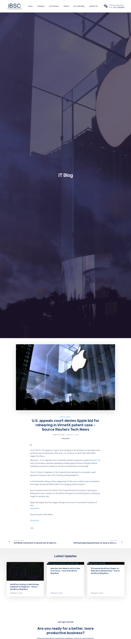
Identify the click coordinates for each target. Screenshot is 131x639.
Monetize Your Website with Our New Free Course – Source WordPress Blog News (65, 570)
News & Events (65, 417)
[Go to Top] (127, 634)
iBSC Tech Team (59, 434)
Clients (66, 6)
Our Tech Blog (79, 6)
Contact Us (93, 6)
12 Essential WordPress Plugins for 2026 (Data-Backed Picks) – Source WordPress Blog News (105, 570)
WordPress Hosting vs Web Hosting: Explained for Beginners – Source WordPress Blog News (24, 586)
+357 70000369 (118, 7)
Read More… (35, 508)
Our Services (54, 6)
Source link (34, 520)
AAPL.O (96, 460)
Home (30, 6)
